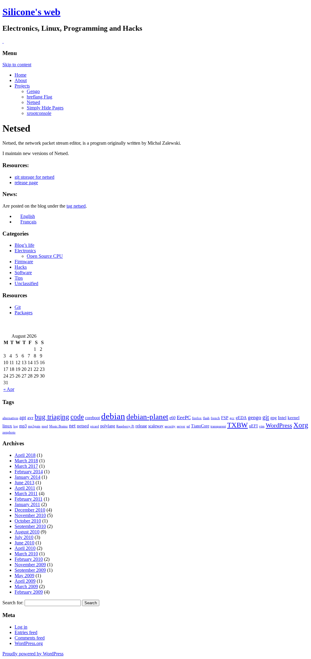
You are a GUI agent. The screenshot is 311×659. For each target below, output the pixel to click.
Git (18, 307)
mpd (45, 426)
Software (23, 272)
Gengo (33, 91)
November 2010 (30, 515)
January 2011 (27, 504)
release (141, 426)
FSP (224, 418)
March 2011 (26, 493)
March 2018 (26, 460)
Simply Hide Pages (45, 107)
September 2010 (30, 526)
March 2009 (26, 586)
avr (30, 417)
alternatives (10, 418)
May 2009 (24, 575)
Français (28, 221)
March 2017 (26, 466)
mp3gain (34, 426)
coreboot (92, 418)
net (72, 426)
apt (22, 417)
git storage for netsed (34, 177)
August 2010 (27, 531)
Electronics (25, 250)
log (15, 426)
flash (206, 418)
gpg (273, 418)
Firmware (24, 261)
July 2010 (24, 537)
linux (7, 425)
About (21, 80)
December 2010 (30, 509)
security (170, 426)
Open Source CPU (45, 256)
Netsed (33, 102)
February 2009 (29, 592)
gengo (254, 417)
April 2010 (25, 548)
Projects (22, 85)
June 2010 (24, 542)
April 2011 (25, 488)
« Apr (8, 389)
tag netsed (76, 206)
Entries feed (26, 632)
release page (26, 182)
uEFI (253, 426)
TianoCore (200, 426)
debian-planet (147, 416)
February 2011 (29, 499)
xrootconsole (39, 113)
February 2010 (29, 559)
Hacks (21, 267)
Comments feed (30, 637)
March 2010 (26, 553)
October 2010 (28, 520)
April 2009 (25, 581)
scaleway (155, 426)
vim (262, 426)
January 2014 (27, 477)
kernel (293, 417)
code (77, 417)
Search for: (12, 602)
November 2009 (30, 564)
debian (113, 416)
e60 (172, 418)
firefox (197, 418)
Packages (23, 312)
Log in (21, 627)
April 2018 (25, 455)
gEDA (241, 418)
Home (20, 75)
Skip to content (16, 64)
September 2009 (30, 570)
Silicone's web (31, 11)
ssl (188, 426)
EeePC (184, 417)
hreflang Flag (39, 96)
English (27, 216)
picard (94, 426)
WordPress (279, 425)
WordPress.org (29, 643)
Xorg (300, 425)
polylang (107, 426)
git (265, 417)
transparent (218, 426)
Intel (282, 417)
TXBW (237, 425)
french (215, 418)
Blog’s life (24, 245)
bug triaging (52, 417)
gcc (232, 418)
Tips (19, 278)
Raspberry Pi (125, 426)
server (181, 426)
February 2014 (29, 471)
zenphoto (8, 432)
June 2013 (24, 482)
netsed (83, 425)
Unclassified (26, 283)
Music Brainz (58, 426)
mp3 (23, 426)
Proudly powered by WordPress (32, 653)
